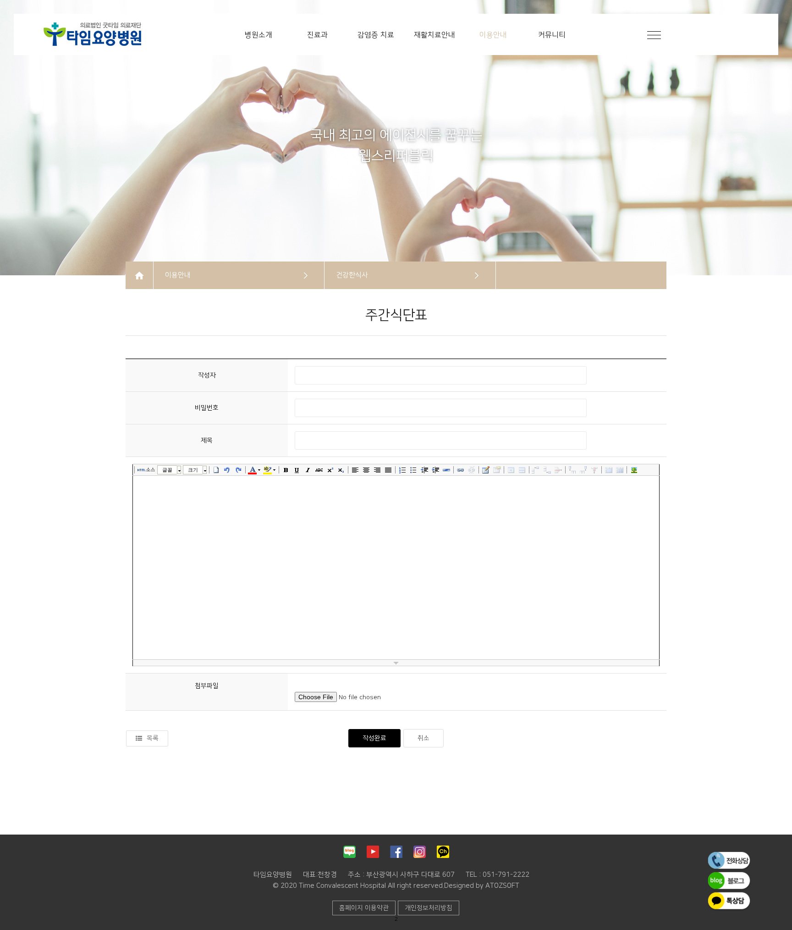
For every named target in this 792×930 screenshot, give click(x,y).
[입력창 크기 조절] (396, 663)
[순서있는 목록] (402, 469)
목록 (153, 738)
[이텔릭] (308, 469)
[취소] (227, 469)
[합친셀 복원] (619, 469)
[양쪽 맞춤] (388, 469)
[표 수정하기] (496, 469)
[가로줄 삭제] (558, 469)
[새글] (216, 469)
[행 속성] (522, 469)
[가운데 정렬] (366, 469)
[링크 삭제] (471, 469)
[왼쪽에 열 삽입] (572, 469)
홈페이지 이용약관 (364, 908)
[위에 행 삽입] (536, 469)
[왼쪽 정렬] (355, 469)
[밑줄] (297, 469)
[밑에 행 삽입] (547, 469)
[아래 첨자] (341, 469)
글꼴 (167, 470)
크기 (193, 470)
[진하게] (286, 469)
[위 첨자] (330, 469)
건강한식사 (352, 275)
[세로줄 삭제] (594, 469)
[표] (485, 469)
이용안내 (178, 275)
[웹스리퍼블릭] (89, 34)
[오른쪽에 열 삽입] (583, 469)
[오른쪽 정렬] (377, 469)
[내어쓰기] (424, 469)
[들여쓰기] (435, 469)
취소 (423, 738)
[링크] (460, 469)
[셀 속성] (511, 469)
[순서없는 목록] (413, 469)
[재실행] (238, 469)
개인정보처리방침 (428, 908)
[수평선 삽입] (446, 469)
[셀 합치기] (608, 469)
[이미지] (633, 469)
